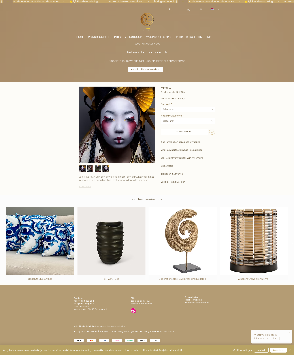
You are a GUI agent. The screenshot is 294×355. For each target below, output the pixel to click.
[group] (147, 243)
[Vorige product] (2, 243)
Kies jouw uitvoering (172, 115)
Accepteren (278, 350)
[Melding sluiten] (289, 332)
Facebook (92, 331)
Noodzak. (261, 350)
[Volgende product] (292, 243)
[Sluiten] (290, 350)
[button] (201, 9)
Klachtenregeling (193, 300)
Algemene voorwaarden (197, 302)
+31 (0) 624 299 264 (84, 301)
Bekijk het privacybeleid (170, 350)
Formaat (166, 104)
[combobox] (188, 109)
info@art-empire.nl (84, 303)
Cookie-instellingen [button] (242, 350)
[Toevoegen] (212, 132)
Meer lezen (85, 186)
